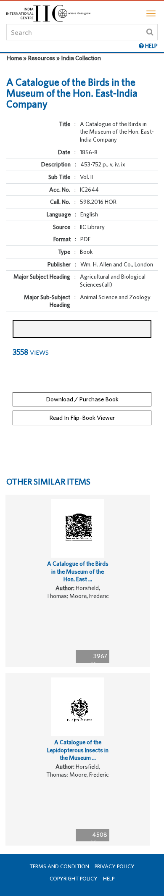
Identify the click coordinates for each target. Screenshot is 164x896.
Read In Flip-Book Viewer (82, 417)
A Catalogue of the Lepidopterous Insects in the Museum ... (77, 750)
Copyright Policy (74, 878)
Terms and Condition (59, 866)
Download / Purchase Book (82, 399)
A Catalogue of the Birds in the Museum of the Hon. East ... (77, 571)
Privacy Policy (115, 866)
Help (108, 878)
